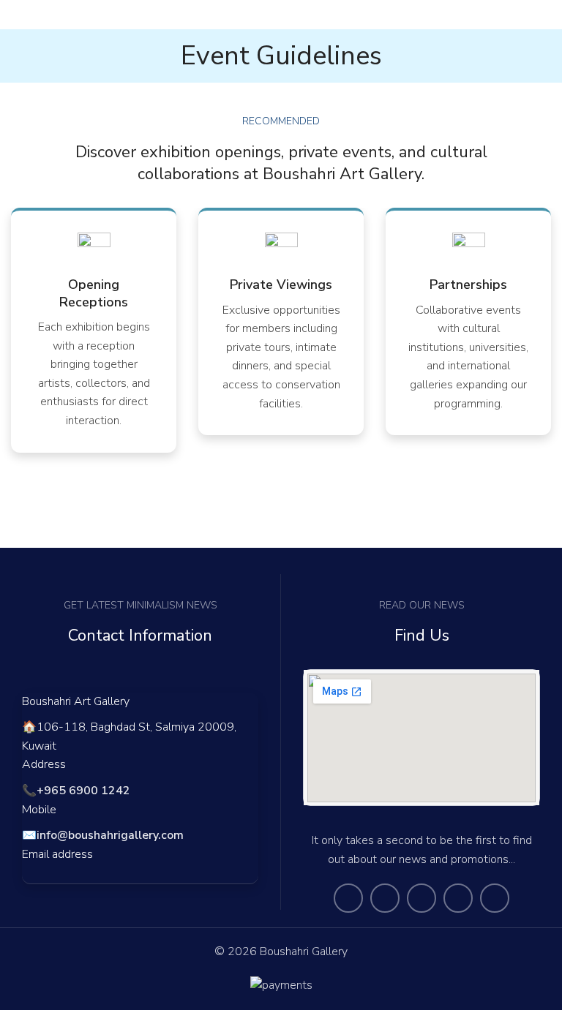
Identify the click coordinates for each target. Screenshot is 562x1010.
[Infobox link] (93, 331)
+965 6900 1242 (83, 791)
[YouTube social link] (458, 898)
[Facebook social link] (348, 898)
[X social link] (385, 898)
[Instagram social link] (421, 898)
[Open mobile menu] (17, 14)
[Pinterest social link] (494, 898)
